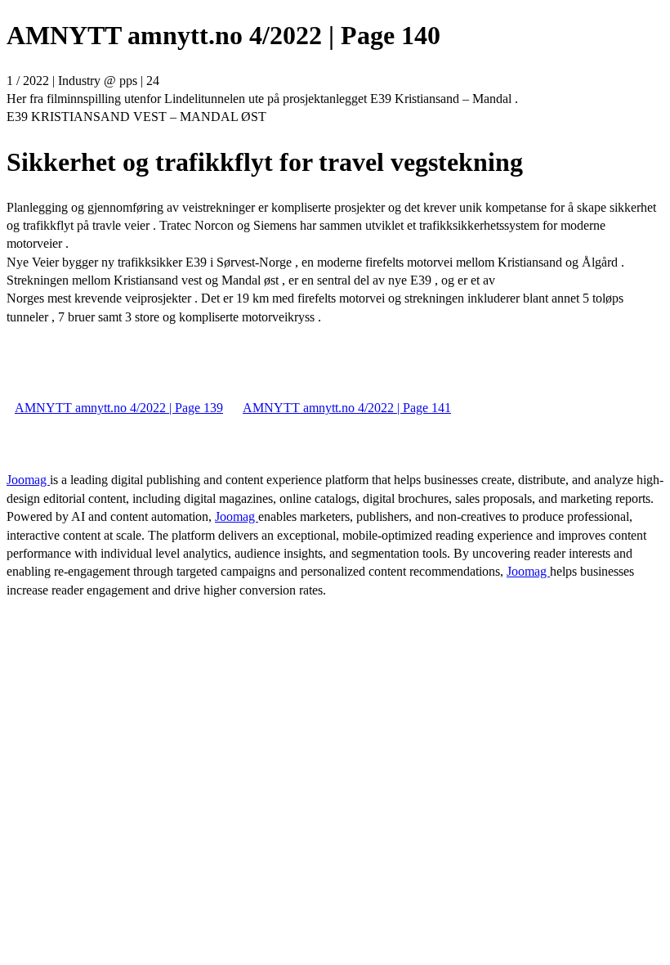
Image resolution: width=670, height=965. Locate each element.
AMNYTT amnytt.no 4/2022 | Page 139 (119, 408)
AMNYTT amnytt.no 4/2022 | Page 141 (347, 408)
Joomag (28, 480)
